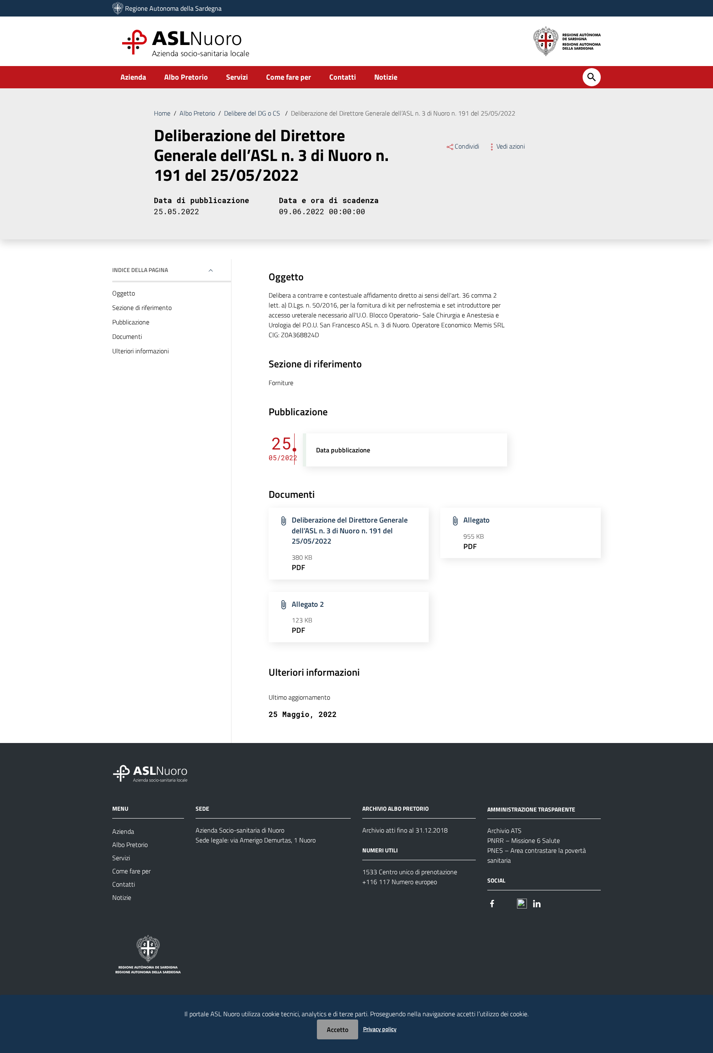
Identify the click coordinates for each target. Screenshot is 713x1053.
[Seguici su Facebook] (492, 902)
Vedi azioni (510, 146)
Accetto (337, 1029)
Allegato (476, 519)
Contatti (342, 77)
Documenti (127, 336)
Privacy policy (380, 1029)
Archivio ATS (504, 830)
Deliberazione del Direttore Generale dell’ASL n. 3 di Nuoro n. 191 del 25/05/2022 (350, 530)
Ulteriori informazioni (140, 351)
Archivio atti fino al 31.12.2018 (405, 830)
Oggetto (123, 293)
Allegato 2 (308, 604)
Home (162, 113)
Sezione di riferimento (142, 307)
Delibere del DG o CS (253, 113)
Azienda (133, 77)
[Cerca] (592, 77)
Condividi (467, 146)
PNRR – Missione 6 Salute (523, 840)
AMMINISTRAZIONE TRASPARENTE (531, 809)
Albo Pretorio (186, 77)
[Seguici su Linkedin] (537, 902)
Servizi (237, 77)
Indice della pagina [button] (140, 269)
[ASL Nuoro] (117, 8)
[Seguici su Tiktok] (522, 902)
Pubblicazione (130, 322)
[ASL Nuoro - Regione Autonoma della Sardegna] (155, 771)
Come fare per (288, 77)
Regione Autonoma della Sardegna (173, 8)
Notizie (385, 77)
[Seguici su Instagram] (507, 902)
